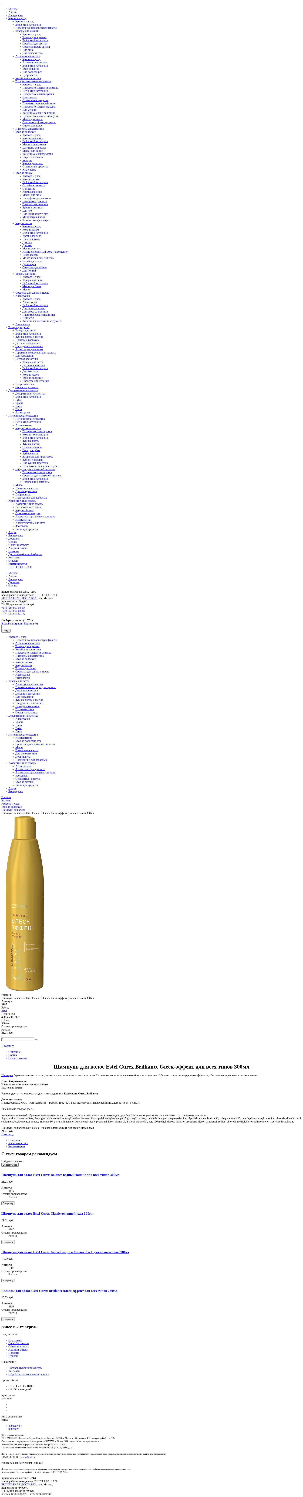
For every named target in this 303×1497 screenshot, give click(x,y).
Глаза (18, 409)
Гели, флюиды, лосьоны (36, 198)
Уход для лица (30, 68)
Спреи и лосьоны (32, 157)
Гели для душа (31, 239)
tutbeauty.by (15, 1425)
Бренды (13, 8)
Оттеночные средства (35, 100)
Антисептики (23, 425)
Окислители (29, 97)
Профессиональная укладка (38, 106)
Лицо (18, 406)
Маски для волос (32, 119)
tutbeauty (13, 1428)
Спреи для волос (32, 125)
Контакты (14, 557)
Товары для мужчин (27, 30)
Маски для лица (32, 194)
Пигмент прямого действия (38, 103)
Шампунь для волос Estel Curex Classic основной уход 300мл (47, 1213)
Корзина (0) (31, 623)
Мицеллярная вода (33, 216)
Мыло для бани (31, 286)
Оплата (12, 541)
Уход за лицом (23, 172)
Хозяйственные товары (22, 500)
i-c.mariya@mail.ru (27, 1457)
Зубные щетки (31, 443)
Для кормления (24, 355)
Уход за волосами (25, 131)
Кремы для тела (31, 235)
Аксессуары (22, 295)
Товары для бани (25, 273)
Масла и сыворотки (34, 144)
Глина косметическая (35, 204)
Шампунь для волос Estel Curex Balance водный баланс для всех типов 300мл (60, 1175)
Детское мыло (30, 371)
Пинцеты (28, 317)
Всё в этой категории (28, 24)
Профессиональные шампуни (40, 116)
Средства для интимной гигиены (35, 469)
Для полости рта (32, 71)
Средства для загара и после (32, 292)
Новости (13, 551)
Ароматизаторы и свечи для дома (35, 516)
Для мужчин (29, 109)
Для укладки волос (33, 308)
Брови (19, 402)
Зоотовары (21, 525)
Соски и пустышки (26, 387)
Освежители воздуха (27, 513)
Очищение (28, 188)
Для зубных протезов (35, 462)
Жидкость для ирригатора (37, 456)
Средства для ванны (34, 267)
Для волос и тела (32, 52)
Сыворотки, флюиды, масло (39, 122)
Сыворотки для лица (34, 201)
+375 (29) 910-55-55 (13, 607)
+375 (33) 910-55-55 (13, 610)
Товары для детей (18, 327)
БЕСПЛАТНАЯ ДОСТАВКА (19, 598)
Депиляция (29, 264)
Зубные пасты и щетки (29, 336)
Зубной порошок (32, 459)
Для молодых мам (26, 491)
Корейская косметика (28, 78)
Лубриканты (30, 75)
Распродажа (15, 15)
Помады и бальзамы (27, 339)
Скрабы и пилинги (33, 185)
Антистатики (23, 519)
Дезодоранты (30, 254)
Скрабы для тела (32, 261)
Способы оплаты (18, 1343)
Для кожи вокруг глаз (35, 213)
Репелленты (22, 324)
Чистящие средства (26, 529)
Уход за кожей (30, 374)
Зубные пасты (30, 440)
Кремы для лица (32, 191)
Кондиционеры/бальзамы (37, 153)
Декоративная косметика (23, 390)
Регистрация (15, 623)
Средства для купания (35, 380)
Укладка (27, 160)
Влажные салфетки (26, 488)
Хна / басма (29, 169)
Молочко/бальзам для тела (38, 257)
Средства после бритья (36, 46)
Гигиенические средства (23, 415)
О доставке (15, 1340)
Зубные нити (30, 453)
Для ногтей (29, 270)
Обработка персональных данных (28, 1374)
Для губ (27, 210)
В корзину (7, 1045)
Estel (4, 1010)
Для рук (27, 242)
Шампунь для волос (34, 147)
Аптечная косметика (27, 56)
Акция (12, 532)
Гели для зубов (31, 450)
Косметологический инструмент (41, 321)
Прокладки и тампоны (35, 481)
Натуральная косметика (29, 128)
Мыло (19, 484)
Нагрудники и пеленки (29, 346)
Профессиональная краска (38, 93)
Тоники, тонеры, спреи (36, 220)
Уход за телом (23, 223)
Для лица (27, 49)
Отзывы (13, 560)
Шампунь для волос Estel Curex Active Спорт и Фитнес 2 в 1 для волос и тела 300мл (65, 1252)
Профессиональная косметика (33, 81)
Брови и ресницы (32, 207)
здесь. (30, 1108)
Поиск (6, 630)
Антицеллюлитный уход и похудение (45, 251)
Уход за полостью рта (28, 428)
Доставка (13, 538)
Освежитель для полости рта (39, 466)
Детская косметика (26, 358)
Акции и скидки (18, 548)
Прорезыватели (24, 384)
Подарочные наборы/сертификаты (36, 27)
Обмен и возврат (18, 544)
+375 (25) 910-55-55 (13, 613)
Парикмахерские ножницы (38, 314)
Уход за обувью (24, 510)
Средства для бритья (34, 43)
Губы (18, 399)
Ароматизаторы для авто (30, 522)
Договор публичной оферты (25, 554)
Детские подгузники (27, 343)
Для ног (27, 245)
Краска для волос (32, 163)
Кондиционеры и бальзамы (38, 112)
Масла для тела (31, 248)
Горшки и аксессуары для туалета (35, 352)
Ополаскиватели (32, 447)
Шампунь (7, 1075)
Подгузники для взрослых (31, 497)
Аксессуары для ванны (29, 349)
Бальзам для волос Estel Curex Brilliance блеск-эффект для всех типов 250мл (59, 1291)
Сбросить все (10, 1164)
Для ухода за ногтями (35, 311)
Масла (26, 289)
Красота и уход (17, 18)
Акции (12, 12)
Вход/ (4, 623)
